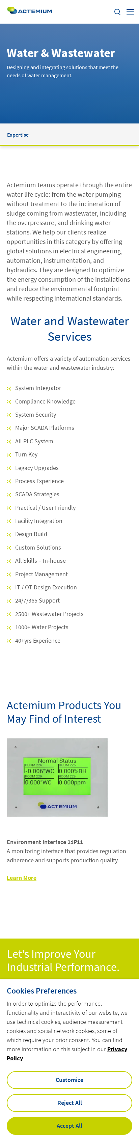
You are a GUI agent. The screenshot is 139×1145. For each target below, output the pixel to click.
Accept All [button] (69, 1125)
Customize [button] (69, 1080)
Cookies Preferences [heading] (42, 991)
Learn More (21, 878)
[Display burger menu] (130, 12)
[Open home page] (29, 11)
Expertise (18, 134)
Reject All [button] (69, 1103)
